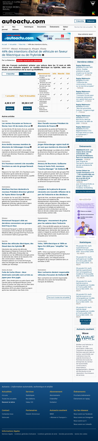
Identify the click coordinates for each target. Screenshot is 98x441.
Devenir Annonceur (33, 414)
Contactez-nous (7, 414)
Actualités (13, 44)
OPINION (41, 187)
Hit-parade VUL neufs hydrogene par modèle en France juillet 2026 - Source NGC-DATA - (84, 261)
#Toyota (43, 49)
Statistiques (28, 27)
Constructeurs (42, 241)
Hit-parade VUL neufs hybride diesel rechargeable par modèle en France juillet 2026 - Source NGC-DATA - (85, 312)
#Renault (14, 49)
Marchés (22, 44)
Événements (54, 27)
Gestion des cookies (81, 434)
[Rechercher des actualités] (95, 27)
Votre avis (5, 417)
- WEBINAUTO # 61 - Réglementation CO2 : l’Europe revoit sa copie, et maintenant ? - (84, 131)
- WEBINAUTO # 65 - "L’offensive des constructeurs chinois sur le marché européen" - (85, 83)
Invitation (53, 402)
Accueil (4, 44)
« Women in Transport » (58, 417)
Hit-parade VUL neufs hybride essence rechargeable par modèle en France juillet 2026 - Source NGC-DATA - (85, 286)
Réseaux (4, 218)
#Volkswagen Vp (25, 49)
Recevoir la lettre (8, 402)
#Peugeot (35, 49)
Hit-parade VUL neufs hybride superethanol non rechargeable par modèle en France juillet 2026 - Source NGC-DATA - (85, 273)
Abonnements (55, 395)
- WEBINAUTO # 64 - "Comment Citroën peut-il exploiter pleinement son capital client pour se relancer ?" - (85, 96)
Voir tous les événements (85, 140)
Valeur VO (65, 28)
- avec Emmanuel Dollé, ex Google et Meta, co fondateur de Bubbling (85, 179)
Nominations (42, 121)
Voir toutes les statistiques (85, 322)
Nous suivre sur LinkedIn (83, 424)
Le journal (5, 28)
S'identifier (80, 21)
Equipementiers (43, 218)
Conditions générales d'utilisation (25, 434)
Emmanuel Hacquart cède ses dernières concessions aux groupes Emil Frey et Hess (17, 223)
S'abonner (91, 21)
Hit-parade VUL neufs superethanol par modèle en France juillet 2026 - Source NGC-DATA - (85, 250)
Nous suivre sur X (80, 421)
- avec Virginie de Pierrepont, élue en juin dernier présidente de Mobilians (84, 158)
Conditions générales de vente (47, 434)
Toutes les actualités (9, 399)
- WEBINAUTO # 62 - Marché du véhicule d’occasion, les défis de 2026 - (84, 119)
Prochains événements (82, 395)
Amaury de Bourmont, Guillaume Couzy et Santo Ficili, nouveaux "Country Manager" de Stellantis (52, 166)
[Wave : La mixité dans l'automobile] (85, 338)
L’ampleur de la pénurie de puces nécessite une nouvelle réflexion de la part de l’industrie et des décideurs (54, 192)
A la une (5, 395)
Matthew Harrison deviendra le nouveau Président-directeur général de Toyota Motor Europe (18, 192)
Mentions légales (7, 434)
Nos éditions (15, 28)
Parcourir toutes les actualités (59, 297)
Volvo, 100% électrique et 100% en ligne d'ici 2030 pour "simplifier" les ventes (53, 246)
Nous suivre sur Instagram (83, 417)
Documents (41, 27)
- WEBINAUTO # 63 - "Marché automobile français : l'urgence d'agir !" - (85, 108)
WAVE (52, 414)
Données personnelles (66, 434)
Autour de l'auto (7, 270)
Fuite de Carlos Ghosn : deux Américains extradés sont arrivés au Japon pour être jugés (17, 275)
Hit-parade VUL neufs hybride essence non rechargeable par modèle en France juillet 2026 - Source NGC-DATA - (85, 299)
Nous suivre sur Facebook (83, 414)
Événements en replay (82, 399)
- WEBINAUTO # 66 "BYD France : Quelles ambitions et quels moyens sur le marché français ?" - (84, 70)
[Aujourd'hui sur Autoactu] (36, 21)
